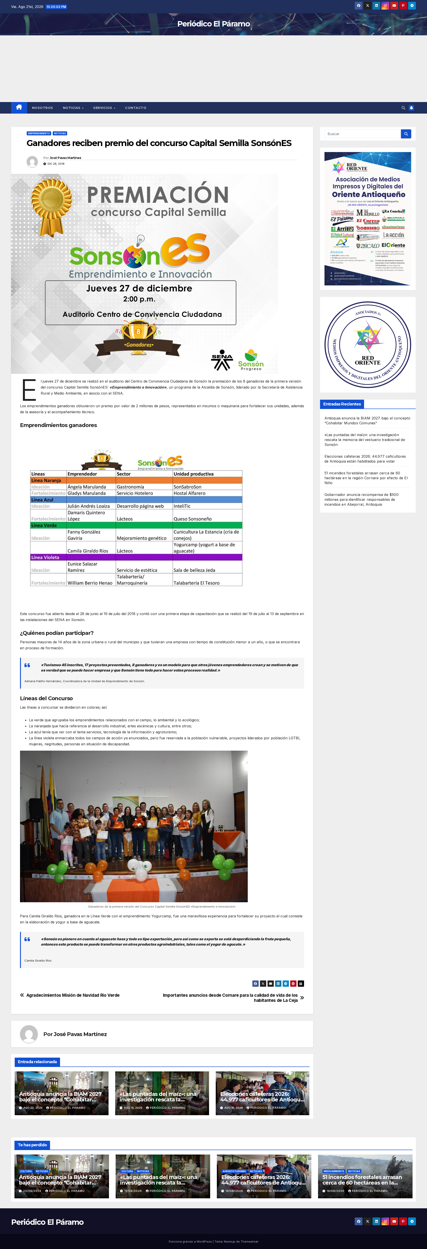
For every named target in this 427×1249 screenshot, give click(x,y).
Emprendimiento (39, 133)
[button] (403, 108)
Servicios (103, 108)
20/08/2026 (32, 1191)
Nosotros (42, 108)
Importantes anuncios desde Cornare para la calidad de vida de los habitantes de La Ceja (230, 998)
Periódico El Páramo (213, 23)
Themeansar (249, 1241)
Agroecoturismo (234, 1171)
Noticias (72, 108)
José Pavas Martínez (65, 158)
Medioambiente (334, 1171)
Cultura (26, 1171)
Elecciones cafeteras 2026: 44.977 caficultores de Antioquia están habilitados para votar (262, 1099)
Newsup (229, 1241)
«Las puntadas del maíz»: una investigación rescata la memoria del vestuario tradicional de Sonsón (364, 440)
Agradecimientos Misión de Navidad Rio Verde (73, 995)
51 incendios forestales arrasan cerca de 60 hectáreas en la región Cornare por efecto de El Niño (366, 478)
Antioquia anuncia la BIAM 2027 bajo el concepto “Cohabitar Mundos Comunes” (60, 1099)
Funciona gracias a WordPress (191, 1241)
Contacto (135, 108)
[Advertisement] (213, 69)
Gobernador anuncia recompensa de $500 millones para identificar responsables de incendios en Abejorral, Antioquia (361, 499)
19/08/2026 (133, 1191)
